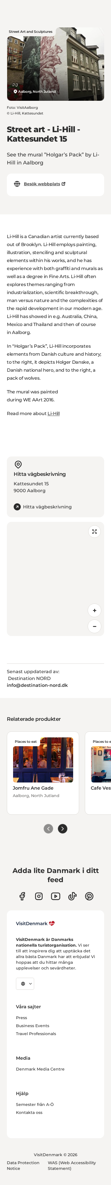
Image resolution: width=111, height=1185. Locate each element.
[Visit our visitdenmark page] (56, 896)
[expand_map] (94, 531)
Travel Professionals (36, 1033)
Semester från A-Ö (35, 1104)
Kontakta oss (29, 1112)
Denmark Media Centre (40, 1069)
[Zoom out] (94, 626)
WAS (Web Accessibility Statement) (72, 1165)
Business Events (32, 1025)
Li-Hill (54, 413)
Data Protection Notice (23, 1165)
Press (21, 1017)
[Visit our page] (39, 896)
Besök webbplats (42, 183)
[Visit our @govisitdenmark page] (72, 896)
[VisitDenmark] (35, 923)
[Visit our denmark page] (22, 896)
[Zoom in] (94, 610)
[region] (55, 579)
